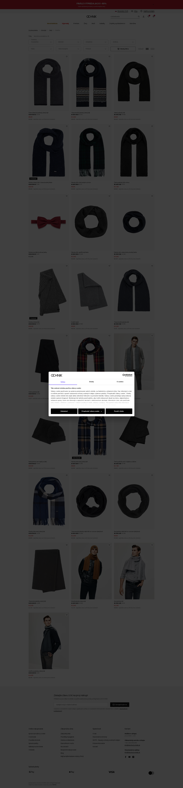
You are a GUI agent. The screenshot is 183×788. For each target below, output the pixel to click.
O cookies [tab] (120, 381)
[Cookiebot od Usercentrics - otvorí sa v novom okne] (124, 375)
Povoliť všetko (119, 411)
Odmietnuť (64, 411)
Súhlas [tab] (63, 382)
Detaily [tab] (91, 381)
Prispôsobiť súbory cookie (90, 411)
